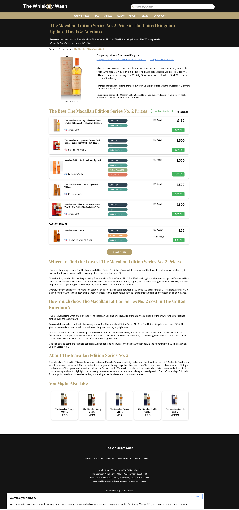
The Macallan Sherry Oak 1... (64, 410)
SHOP (137, 458)
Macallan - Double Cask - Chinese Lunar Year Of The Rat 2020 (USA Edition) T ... (82, 205)
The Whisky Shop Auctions (80, 240)
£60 (64, 415)
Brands (52, 49)
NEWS (96, 16)
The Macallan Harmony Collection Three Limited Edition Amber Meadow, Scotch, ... (83, 121)
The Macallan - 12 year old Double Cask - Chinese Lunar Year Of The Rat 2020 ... (82, 141)
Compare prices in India (162, 59)
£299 (175, 415)
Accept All (195, 496)
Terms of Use (127, 490)
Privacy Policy (112, 490)
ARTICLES (108, 16)
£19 (120, 415)
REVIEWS (121, 16)
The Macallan (65, 49)
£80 (147, 415)
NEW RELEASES (125, 458)
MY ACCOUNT (160, 16)
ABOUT (132, 16)
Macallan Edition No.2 (74, 230)
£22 (92, 415)
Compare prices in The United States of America (121, 59)
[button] (162, 111)
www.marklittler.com (102, 481)
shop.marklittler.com (122, 481)
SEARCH (145, 16)
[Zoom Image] (57, 125)
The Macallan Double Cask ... (119, 410)
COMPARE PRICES (81, 16)
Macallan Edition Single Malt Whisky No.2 (82, 160)
